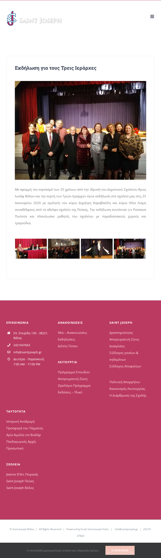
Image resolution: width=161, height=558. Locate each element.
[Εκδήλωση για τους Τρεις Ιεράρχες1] (31, 249)
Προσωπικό (14, 448)
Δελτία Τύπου (68, 346)
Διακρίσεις (117, 346)
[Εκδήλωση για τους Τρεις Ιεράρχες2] (64, 249)
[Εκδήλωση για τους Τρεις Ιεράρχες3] (97, 249)
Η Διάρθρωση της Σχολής (127, 395)
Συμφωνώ (120, 550)
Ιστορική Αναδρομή (20, 421)
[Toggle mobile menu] (152, 16)
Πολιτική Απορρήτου (124, 382)
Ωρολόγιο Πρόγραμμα (74, 385)
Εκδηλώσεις (66, 339)
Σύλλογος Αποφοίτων (125, 366)
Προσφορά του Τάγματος (24, 428)
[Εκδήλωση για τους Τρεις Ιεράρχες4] (80, 82)
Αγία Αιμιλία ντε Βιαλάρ (23, 435)
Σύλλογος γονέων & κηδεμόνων (123, 356)
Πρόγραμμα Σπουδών (74, 372)
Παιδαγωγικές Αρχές (21, 441)
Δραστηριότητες (121, 332)
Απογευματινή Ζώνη (72, 379)
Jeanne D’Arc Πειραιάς (22, 474)
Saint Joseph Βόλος (20, 488)
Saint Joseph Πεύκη (20, 481)
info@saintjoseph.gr (27, 352)
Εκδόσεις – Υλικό (70, 392)
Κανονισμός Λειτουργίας (127, 388)
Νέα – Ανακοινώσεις (72, 332)
